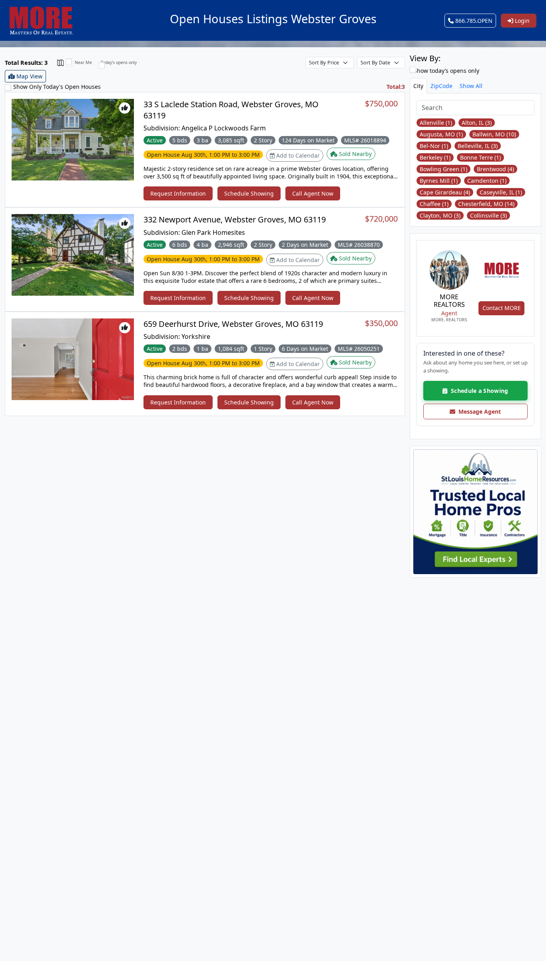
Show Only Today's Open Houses (57, 86)
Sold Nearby (354, 154)
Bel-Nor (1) (434, 146)
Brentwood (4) (495, 169)
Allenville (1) (436, 122)
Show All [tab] (471, 86)
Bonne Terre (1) (480, 157)
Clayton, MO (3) (440, 215)
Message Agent (478, 411)
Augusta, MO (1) (441, 134)
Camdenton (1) (486, 180)
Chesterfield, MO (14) (486, 204)
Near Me (83, 62)
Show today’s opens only (445, 70)
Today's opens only (119, 62)
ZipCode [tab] (441, 86)
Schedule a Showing (477, 390)
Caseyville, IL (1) (501, 192)
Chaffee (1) (434, 204)
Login (521, 20)
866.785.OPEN (473, 20)
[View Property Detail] (73, 139)
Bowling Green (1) (443, 169)
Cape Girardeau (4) (445, 192)
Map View (28, 76)
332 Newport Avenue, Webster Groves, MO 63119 (234, 219)
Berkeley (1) (435, 157)
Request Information (178, 193)
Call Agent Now (312, 193)
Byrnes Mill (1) (439, 180)
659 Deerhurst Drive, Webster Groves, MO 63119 (233, 323)
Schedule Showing (249, 193)
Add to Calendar (297, 155)
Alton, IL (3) (477, 122)
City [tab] (418, 86)
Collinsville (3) (488, 215)
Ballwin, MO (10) (494, 134)
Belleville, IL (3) (478, 146)
